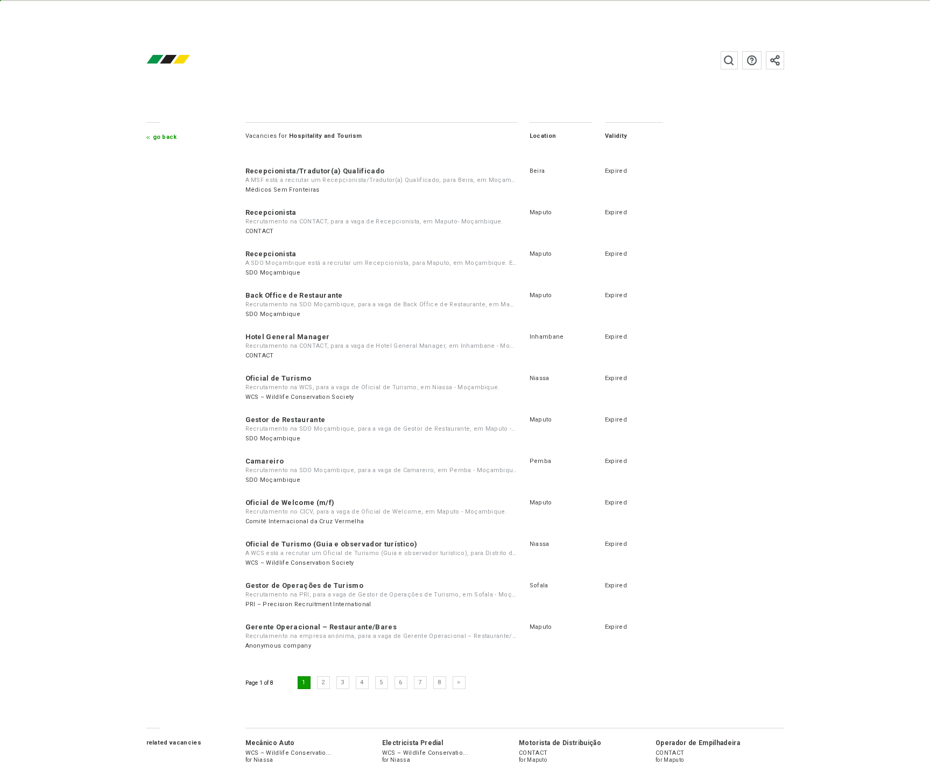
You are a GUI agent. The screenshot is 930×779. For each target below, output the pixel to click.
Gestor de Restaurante (285, 420)
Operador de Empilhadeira (698, 743)
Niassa (539, 378)
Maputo (541, 212)
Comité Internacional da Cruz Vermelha (304, 521)
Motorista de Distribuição (560, 743)
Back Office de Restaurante (294, 295)
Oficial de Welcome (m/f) (290, 503)
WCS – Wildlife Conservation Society (299, 397)
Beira (537, 170)
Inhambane (547, 336)
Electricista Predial (412, 743)
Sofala (539, 585)
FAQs (752, 60)
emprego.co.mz (184, 60)
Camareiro (264, 461)
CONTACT (259, 231)
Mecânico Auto (270, 743)
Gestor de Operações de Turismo (304, 585)
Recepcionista (271, 212)
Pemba (541, 461)
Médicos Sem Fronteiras (282, 189)
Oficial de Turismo (278, 378)
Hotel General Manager (287, 337)
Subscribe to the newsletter (775, 60)
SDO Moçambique (272, 272)
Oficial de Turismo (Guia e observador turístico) (331, 544)
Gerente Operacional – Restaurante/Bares (321, 627)
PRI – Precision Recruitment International (308, 604)
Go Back (165, 137)
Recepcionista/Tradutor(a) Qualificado (315, 171)
